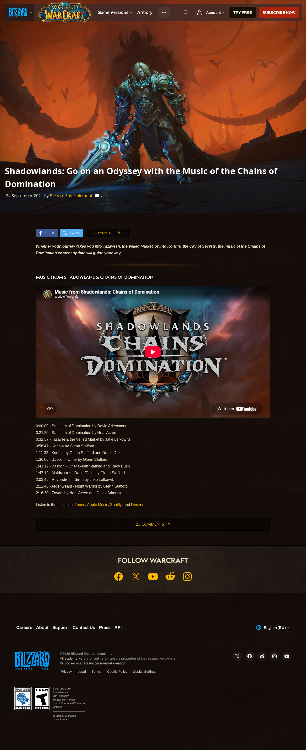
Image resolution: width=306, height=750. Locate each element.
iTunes (79, 505)
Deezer (137, 505)
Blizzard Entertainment (71, 195)
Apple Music (97, 505)
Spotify (116, 505)
